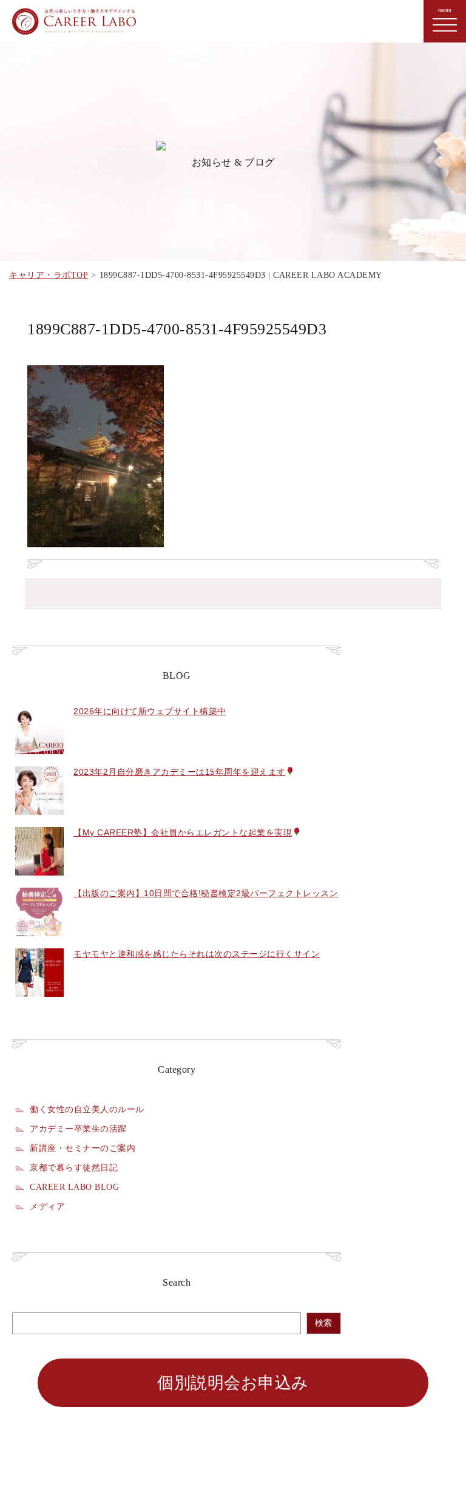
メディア (47, 1206)
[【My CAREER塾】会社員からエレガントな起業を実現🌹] (39, 882)
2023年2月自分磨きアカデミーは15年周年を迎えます (179, 772)
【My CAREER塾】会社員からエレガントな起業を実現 (182, 832)
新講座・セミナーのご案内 (82, 1148)
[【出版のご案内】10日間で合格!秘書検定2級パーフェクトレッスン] (39, 943)
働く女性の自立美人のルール (87, 1109)
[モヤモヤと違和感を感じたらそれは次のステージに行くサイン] (39, 1003)
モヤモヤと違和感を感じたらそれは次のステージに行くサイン (196, 954)
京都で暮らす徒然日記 (74, 1167)
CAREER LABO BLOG (74, 1187)
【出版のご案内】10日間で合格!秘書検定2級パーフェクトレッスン (205, 893)
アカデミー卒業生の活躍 (78, 1128)
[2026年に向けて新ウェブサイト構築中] (39, 761)
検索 (323, 1323)
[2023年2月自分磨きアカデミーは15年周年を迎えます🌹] (39, 821)
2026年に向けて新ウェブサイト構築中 (149, 711)
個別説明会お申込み (233, 1383)
